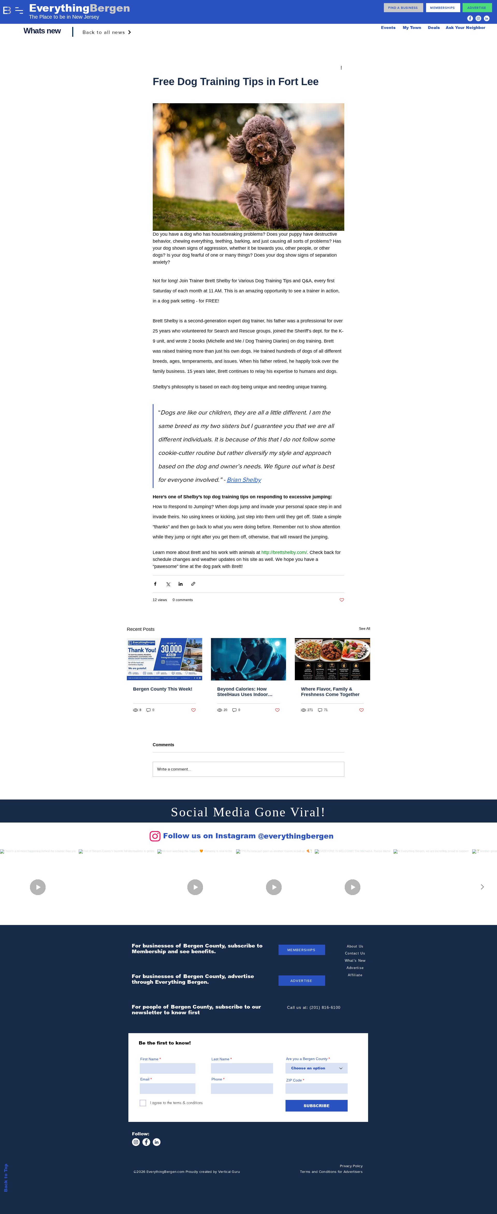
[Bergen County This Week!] (164, 659)
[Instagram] (478, 18)
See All (364, 628)
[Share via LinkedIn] (180, 583)
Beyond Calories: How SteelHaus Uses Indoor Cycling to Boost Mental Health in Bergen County (244, 691)
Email (144, 1079)
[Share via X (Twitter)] (167, 583)
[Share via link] (193, 583)
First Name (149, 1059)
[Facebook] (470, 18)
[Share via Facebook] (155, 583)
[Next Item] (482, 887)
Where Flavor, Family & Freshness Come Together (330, 691)
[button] (19, 10)
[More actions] (341, 67)
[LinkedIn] (486, 18)
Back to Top (5, 1178)
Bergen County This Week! (162, 689)
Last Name (220, 1059)
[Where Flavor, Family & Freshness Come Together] (332, 659)
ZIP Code (294, 1080)
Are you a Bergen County (307, 1059)
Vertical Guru (229, 1171)
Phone (216, 1079)
